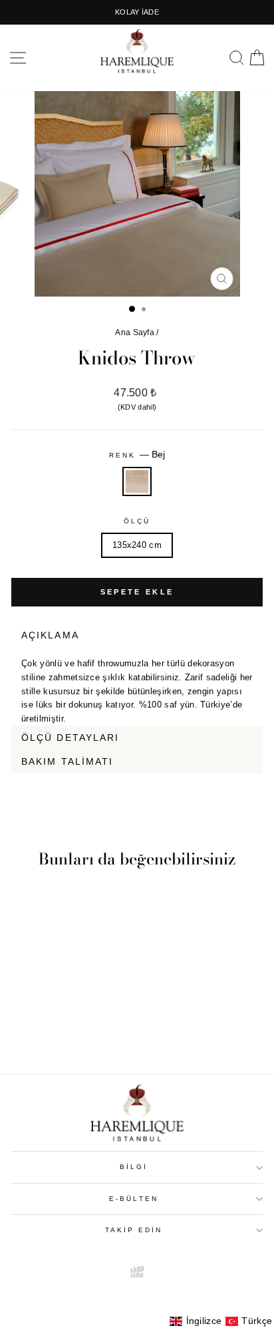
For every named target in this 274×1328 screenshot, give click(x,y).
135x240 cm (137, 545)
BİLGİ (134, 1166)
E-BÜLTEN (133, 1198)
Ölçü (137, 521)
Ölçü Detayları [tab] (70, 737)
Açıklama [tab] (50, 635)
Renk (137, 454)
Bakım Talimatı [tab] (67, 761)
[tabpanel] (137, 686)
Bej (137, 481)
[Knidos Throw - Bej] (59, 1027)
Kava (254, 781)
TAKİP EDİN (134, 1230)
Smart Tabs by (219, 781)
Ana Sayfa (134, 332)
